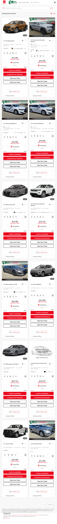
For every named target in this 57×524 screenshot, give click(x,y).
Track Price (16, 62)
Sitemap (17, 515)
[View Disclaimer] (16, 53)
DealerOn (14, 515)
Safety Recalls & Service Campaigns (30, 515)
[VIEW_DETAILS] (42, 350)
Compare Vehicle (10, 95)
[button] (26, 27)
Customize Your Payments (15, 74)
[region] (14, 67)
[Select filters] (51, 13)
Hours (39, 515)
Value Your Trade (15, 78)
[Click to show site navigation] (55, 2)
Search (51, 8)
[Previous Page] (42, 504)
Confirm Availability (15, 70)
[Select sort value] (54, 13)
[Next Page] (45, 504)
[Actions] (25, 41)
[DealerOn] (7, 513)
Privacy (21, 515)
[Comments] (25, 53)
